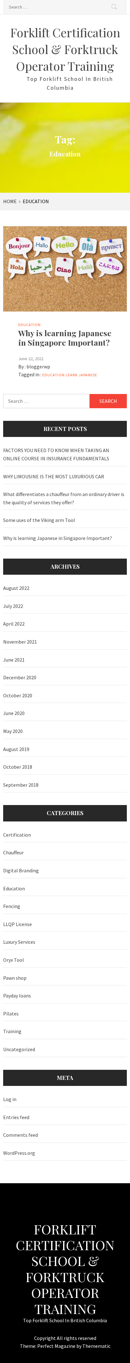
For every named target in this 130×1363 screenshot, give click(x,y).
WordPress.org (19, 1153)
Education (29, 324)
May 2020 (13, 731)
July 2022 (13, 606)
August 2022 (16, 588)
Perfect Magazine (56, 1346)
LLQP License (17, 924)
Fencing (11, 906)
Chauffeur (13, 852)
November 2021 (20, 642)
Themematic (96, 1346)
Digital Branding (21, 870)
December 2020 (19, 677)
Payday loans (17, 995)
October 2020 (17, 695)
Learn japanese (81, 375)
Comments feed (20, 1135)
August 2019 (16, 749)
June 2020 (14, 713)
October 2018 (17, 767)
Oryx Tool (13, 960)
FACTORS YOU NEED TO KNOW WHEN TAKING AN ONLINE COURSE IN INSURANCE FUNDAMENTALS (56, 454)
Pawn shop (15, 978)
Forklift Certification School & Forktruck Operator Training (65, 49)
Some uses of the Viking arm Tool (39, 520)
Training (12, 1031)
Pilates (11, 1013)
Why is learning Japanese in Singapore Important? (64, 338)
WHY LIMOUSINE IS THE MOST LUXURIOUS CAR (53, 476)
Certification (17, 835)
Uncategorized (19, 1049)
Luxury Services (19, 942)
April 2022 (14, 624)
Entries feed (16, 1117)
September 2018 (20, 785)
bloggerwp (38, 366)
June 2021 (14, 660)
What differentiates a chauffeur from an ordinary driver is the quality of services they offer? (63, 498)
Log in (9, 1099)
